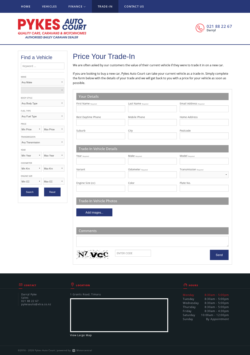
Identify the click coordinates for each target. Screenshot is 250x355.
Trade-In (105, 6)
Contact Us (134, 6)
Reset (52, 192)
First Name (86, 103)
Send (219, 255)
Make (23, 76)
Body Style (26, 97)
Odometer (26, 163)
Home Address (189, 117)
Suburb (80, 130)
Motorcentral (84, 350)
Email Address (192, 103)
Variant (80, 169)
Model (187, 156)
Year (23, 149)
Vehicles (49, 6)
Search (29, 192)
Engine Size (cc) (85, 183)
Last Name (138, 103)
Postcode (185, 130)
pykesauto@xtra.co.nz (36, 304)
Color (131, 183)
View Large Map (81, 335)
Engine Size (26, 176)
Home (25, 6)
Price (23, 123)
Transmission (28, 136)
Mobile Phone (136, 117)
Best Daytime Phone (88, 117)
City (130, 130)
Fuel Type (26, 110)
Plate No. (185, 183)
